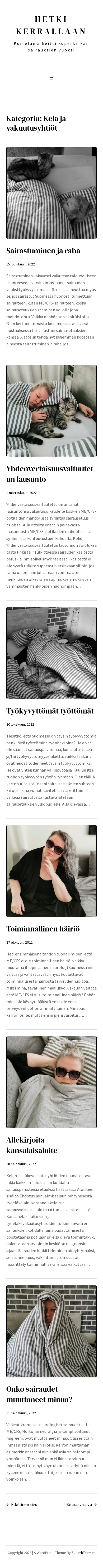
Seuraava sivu (81, 1504)
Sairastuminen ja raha (43, 250)
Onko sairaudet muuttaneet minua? (39, 1394)
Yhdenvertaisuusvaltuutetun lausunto (49, 473)
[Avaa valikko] (51, 77)
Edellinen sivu (21, 1504)
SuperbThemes (84, 1552)
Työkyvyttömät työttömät (50, 711)
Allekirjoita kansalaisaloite (31, 1145)
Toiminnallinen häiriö (43, 929)
